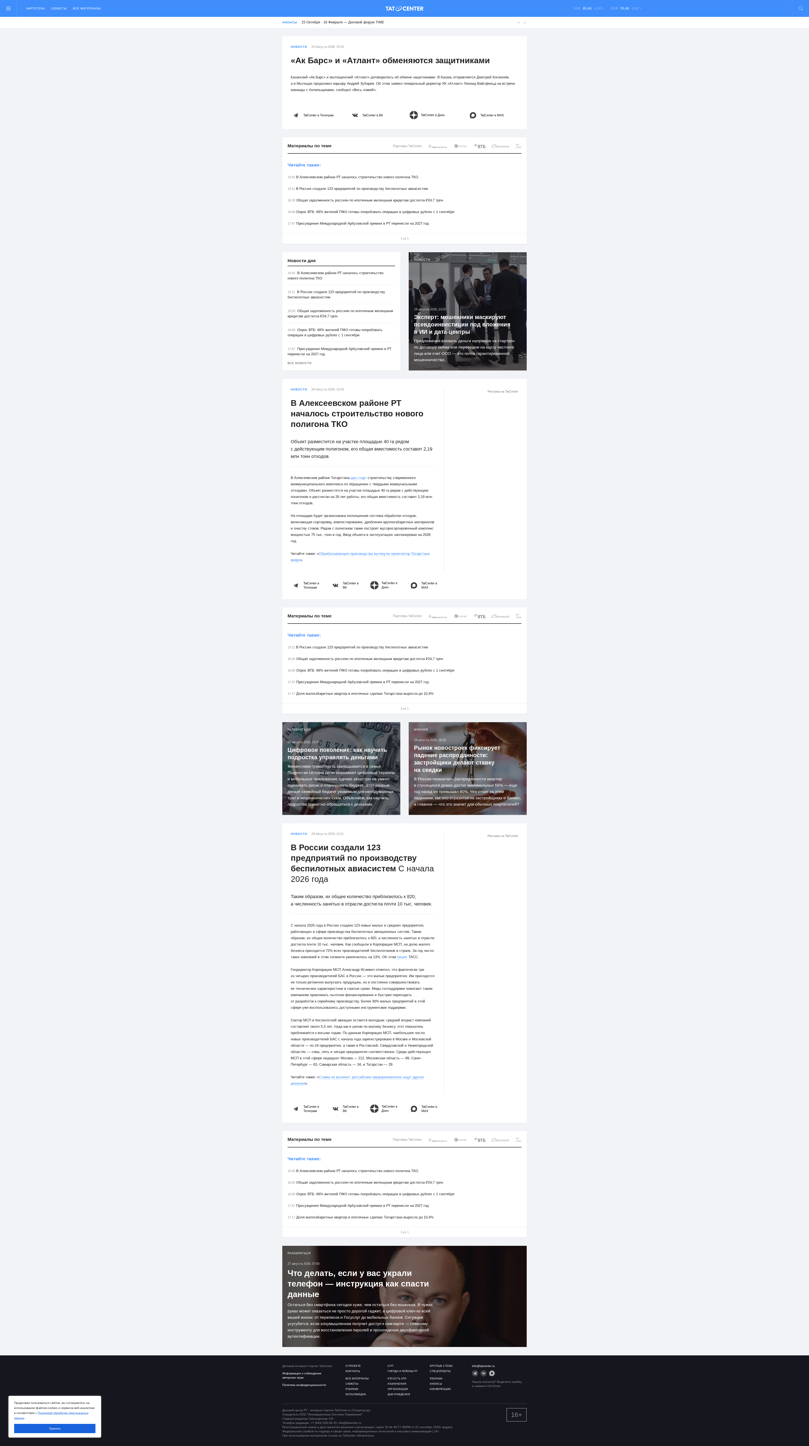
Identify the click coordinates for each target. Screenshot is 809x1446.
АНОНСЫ (436, 1383)
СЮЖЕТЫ (352, 1383)
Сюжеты (59, 8)
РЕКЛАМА (436, 1378)
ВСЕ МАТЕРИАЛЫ (357, 1378)
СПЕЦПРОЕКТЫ (440, 1371)
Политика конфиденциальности (304, 1385)
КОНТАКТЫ (353, 1371)
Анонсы (289, 22)
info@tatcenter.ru (483, 1366)
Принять (55, 1428)
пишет (402, 957)
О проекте (353, 1365)
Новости (299, 46)
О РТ (391, 1365)
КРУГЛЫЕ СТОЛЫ (441, 1365)
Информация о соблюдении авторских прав (301, 1375)
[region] (54, 1417)
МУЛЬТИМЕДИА (356, 1394)
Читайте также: (304, 164)
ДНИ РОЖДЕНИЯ (399, 1394)
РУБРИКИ (352, 1389)
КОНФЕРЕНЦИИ (440, 1389)
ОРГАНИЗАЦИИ (398, 1389)
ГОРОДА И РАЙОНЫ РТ (403, 1371)
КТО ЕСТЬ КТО (397, 1378)
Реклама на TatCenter (503, 391)
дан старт (359, 478)
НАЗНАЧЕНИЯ (397, 1383)
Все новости (300, 363)
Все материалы (87, 8)
